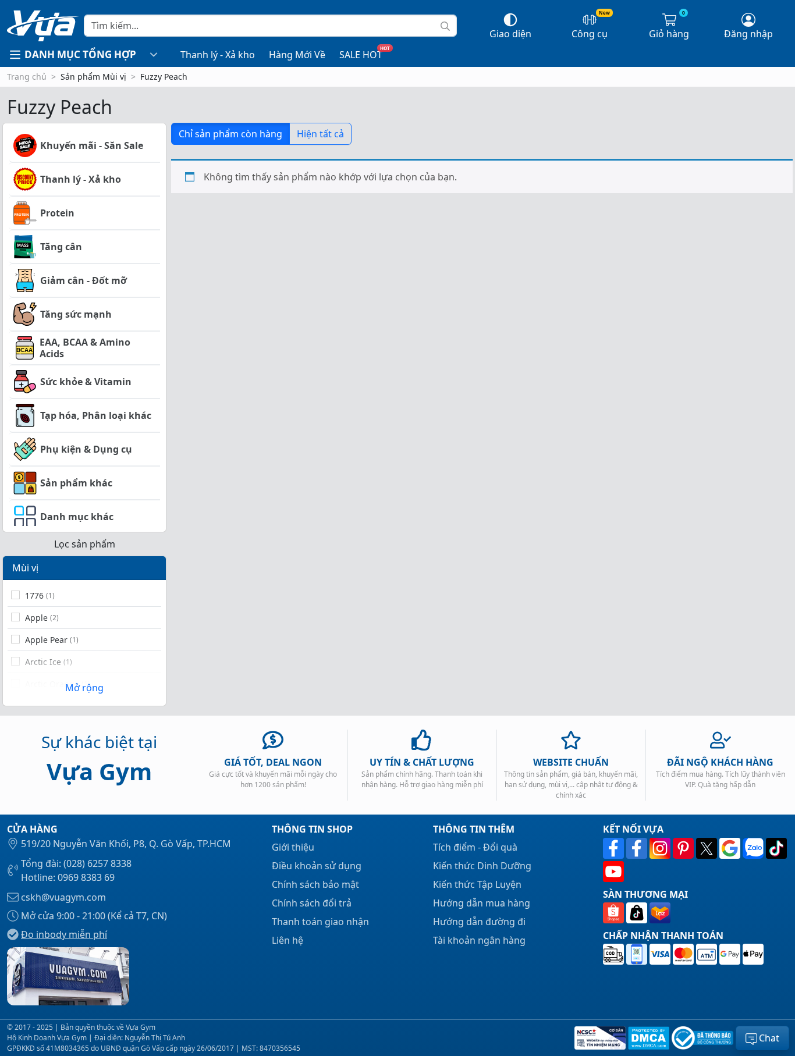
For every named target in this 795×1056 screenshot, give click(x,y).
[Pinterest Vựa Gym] (684, 848)
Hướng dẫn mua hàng (481, 903)
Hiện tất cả (320, 133)
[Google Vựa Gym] (731, 848)
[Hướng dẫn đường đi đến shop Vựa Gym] (68, 975)
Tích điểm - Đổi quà (475, 847)
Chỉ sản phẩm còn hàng (230, 133)
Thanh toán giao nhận (320, 921)
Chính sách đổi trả (312, 903)
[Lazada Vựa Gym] (660, 912)
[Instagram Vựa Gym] (661, 848)
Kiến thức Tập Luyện (477, 884)
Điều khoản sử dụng (316, 865)
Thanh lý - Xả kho (217, 54)
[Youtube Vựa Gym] (613, 871)
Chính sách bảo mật (315, 884)
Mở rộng (84, 687)
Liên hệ (287, 940)
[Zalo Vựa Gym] (754, 848)
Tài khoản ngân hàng (479, 940)
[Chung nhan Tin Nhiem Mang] (599, 1038)
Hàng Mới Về (297, 54)
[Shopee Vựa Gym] (614, 912)
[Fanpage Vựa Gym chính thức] (614, 848)
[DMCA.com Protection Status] (647, 1038)
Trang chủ (27, 76)
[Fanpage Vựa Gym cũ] (638, 848)
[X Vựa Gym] (707, 848)
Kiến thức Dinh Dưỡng (482, 865)
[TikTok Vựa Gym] (776, 848)
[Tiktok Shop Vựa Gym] (638, 912)
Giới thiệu (293, 847)
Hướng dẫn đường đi (479, 921)
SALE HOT (360, 54)
